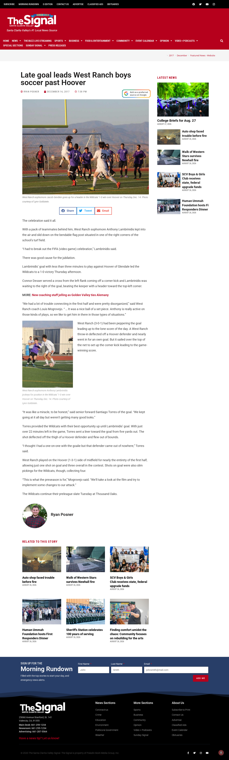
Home (6, 40)
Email (147, 664)
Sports (58, 40)
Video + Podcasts (185, 40)
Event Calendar (145, 40)
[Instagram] (213, 4)
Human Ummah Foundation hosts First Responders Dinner (37, 634)
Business (74, 40)
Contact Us (63, 4)
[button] (221, 41)
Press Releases (57, 45)
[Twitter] (200, 4)
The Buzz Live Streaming (38, 40)
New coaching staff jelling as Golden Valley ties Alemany (70, 295)
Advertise (78, 4)
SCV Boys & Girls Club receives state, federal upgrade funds (128, 582)
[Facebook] (193, 4)
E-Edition (48, 4)
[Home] (165, 55)
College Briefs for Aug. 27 (176, 121)
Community (123, 40)
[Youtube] (207, 4)
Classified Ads (95, 4)
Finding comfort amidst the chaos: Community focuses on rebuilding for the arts (128, 634)
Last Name (117, 664)
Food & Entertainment (97, 40)
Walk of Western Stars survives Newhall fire (193, 156)
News (15, 40)
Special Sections (13, 45)
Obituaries (113, 4)
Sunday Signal (34, 45)
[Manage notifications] (221, 752)
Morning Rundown (29, 4)
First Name (84, 664)
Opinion (164, 40)
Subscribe (9, 4)
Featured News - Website (202, 55)
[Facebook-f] (188, 753)
